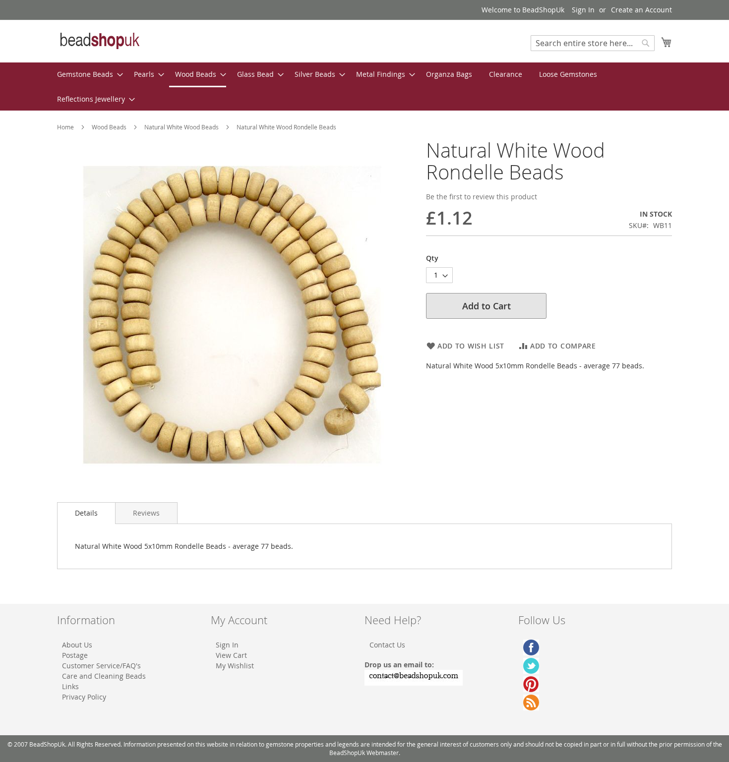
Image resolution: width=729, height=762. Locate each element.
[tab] (86, 513)
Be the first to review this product (481, 196)
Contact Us (387, 644)
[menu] (364, 86)
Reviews (146, 513)
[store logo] (99, 40)
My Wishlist (235, 665)
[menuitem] (87, 74)
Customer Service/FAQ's (101, 665)
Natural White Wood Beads (181, 127)
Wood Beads (109, 127)
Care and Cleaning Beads (104, 676)
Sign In (583, 9)
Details (86, 513)
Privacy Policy (84, 697)
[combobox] (593, 43)
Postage (75, 655)
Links (70, 686)
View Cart (231, 655)
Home (65, 127)
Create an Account (641, 9)
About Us (77, 644)
